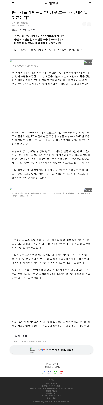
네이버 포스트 (55, 372)
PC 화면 (51, 379)
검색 (90, 3)
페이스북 (49, 372)
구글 (43, 372)
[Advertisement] (51, 108)
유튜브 (61, 372)
